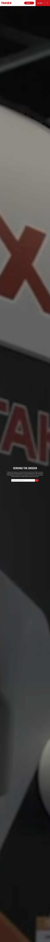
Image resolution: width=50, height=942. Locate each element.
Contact (28, 3)
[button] (40, 3)
